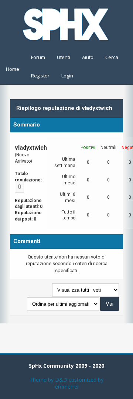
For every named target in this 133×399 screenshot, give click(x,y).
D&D (61, 379)
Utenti (63, 57)
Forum (38, 57)
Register (40, 75)
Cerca (111, 57)
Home (12, 69)
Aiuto (87, 57)
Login (67, 75)
